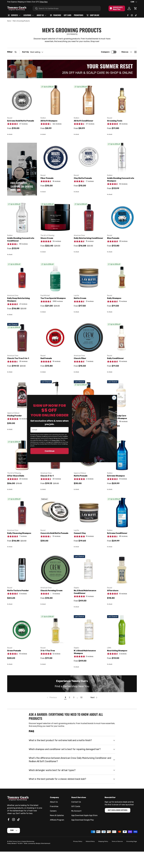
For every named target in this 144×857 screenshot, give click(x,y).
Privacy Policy (56, 440)
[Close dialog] (114, 398)
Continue (49, 451)
